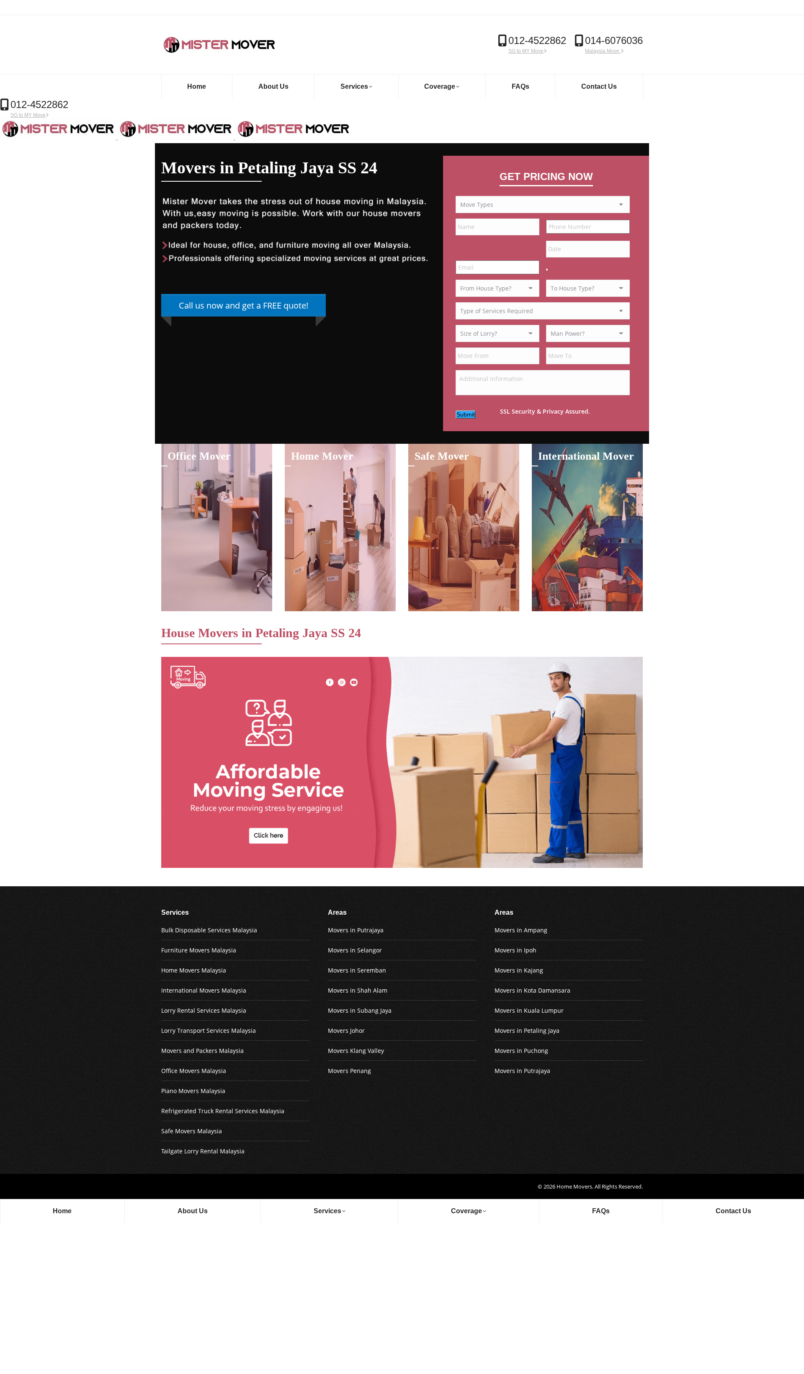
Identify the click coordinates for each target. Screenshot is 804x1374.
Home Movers (574, 1186)
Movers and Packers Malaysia (202, 1051)
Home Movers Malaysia (193, 970)
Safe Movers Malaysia (191, 1131)
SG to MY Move (526, 51)
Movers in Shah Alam (357, 990)
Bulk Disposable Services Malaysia (209, 930)
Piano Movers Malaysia (193, 1091)
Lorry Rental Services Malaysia (203, 1010)
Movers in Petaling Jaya (527, 1030)
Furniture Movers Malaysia (198, 950)
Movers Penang (349, 1071)
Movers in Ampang (521, 930)
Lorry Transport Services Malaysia (208, 1030)
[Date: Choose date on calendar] (547, 269)
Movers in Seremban (357, 970)
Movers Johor (346, 1030)
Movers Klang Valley (356, 1051)
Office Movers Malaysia (193, 1071)
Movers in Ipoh (515, 950)
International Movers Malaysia (203, 990)
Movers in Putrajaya (356, 930)
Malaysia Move (603, 51)
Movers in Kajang (519, 970)
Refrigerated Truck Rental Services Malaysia (222, 1111)
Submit (465, 414)
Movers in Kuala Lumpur (529, 1010)
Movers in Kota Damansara (532, 990)
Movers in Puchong (521, 1051)
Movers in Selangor (355, 950)
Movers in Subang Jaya (360, 1010)
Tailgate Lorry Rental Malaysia (203, 1151)
